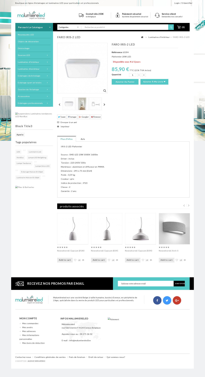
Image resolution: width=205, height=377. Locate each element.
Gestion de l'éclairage (28, 89)
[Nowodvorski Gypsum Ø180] (72, 228)
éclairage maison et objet (32, 172)
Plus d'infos (67, 139)
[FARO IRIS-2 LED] (69, 104)
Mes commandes (30, 323)
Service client (169, 14)
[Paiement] (113, 319)
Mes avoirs (27, 327)
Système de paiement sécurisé (135, 17)
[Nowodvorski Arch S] (174, 228)
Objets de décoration (28, 41)
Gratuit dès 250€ (95, 14)
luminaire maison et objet (28, 177)
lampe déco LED (42, 166)
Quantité (116, 74)
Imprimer (65, 126)
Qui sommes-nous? (116, 357)
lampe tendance (24, 163)
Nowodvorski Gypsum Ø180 (70, 250)
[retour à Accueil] (142, 37)
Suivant (105, 104)
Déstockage (24, 48)
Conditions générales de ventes (50, 357)
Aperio (20, 134)
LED (18, 152)
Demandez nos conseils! (172, 17)
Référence (117, 52)
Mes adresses (29, 331)
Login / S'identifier (183, 3)
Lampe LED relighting (37, 157)
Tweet (62, 117)
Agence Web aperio (36, 361)
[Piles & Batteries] (24, 187)
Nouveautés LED (26, 34)
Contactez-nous (23, 357)
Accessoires (24, 96)
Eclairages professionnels (30, 103)
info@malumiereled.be (80, 340)
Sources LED (24, 55)
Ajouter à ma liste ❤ (154, 81)
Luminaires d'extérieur (29, 69)
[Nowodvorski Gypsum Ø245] (106, 228)
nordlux (20, 157)
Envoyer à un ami (69, 122)
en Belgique (91, 17)
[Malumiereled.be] (31, 15)
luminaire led (35, 152)
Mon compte (28, 318)
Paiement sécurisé (131, 14)
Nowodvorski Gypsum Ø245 (104, 250)
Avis (83, 139)
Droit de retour (96, 357)
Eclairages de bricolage (29, 76)
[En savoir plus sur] (24, 150)
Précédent (60, 104)
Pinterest (97, 117)
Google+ (85, 117)
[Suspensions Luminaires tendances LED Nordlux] (34, 115)
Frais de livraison (77, 357)
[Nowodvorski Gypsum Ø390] (140, 228)
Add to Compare (79, 260)
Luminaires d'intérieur (28, 62)
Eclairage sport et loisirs (30, 82)
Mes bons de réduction (33, 343)
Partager (72, 117)
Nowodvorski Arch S (168, 250)
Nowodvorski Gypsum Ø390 (138, 250)
